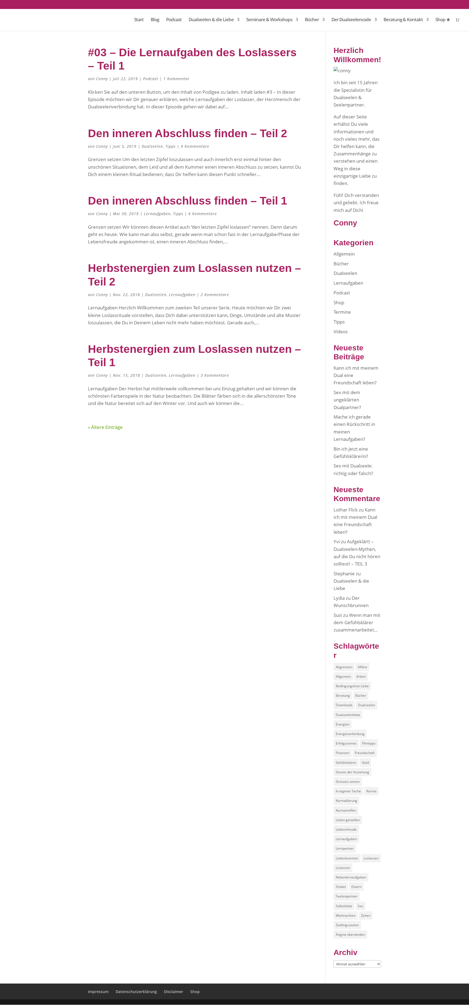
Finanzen (342, 752)
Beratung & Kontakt (403, 20)
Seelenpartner (346, 896)
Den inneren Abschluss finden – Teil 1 (187, 200)
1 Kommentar (176, 78)
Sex (360, 906)
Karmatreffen (346, 810)
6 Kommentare (202, 213)
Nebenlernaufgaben (351, 877)
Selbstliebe (344, 906)
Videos (341, 331)
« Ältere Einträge (105, 427)
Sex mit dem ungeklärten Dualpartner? (347, 399)
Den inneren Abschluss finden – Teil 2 (187, 133)
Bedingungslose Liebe (352, 686)
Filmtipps (369, 743)
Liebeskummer (347, 858)
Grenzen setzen (348, 781)
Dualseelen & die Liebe (211, 20)
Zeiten (365, 915)
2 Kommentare (215, 294)
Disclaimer (173, 991)
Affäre (362, 667)
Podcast (174, 20)
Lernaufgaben (157, 213)
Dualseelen (152, 146)
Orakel (341, 886)
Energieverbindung (350, 733)
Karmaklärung (346, 800)
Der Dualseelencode (351, 20)
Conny (102, 78)
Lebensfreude (346, 829)
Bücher (312, 20)
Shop (339, 302)
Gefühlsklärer (346, 762)
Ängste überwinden (350, 934)
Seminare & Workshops (269, 20)
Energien (342, 724)
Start (139, 20)
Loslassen (371, 858)
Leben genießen (348, 820)
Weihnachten (346, 915)
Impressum (98, 991)
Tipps (170, 146)
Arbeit (361, 676)
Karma (371, 791)
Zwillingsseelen (347, 925)
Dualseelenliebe (348, 714)
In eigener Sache (348, 791)
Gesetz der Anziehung (352, 772)
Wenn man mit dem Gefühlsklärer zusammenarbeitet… (357, 622)
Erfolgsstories (346, 743)
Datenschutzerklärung (136, 991)
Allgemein (344, 254)
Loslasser (343, 867)
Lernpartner (345, 848)
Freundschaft (365, 752)
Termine (342, 312)
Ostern (356, 886)
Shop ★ (442, 20)
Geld (365, 762)
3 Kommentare (215, 375)
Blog (155, 20)
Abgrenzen (344, 667)
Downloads (344, 705)
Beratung (343, 695)
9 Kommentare (195, 146)
